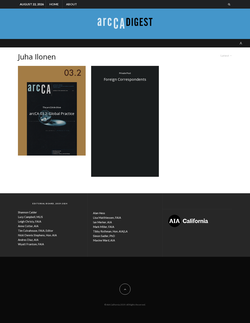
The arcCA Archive (52, 107)
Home (54, 4)
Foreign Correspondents (125, 79)
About (71, 4)
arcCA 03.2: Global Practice (51, 113)
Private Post (125, 73)
